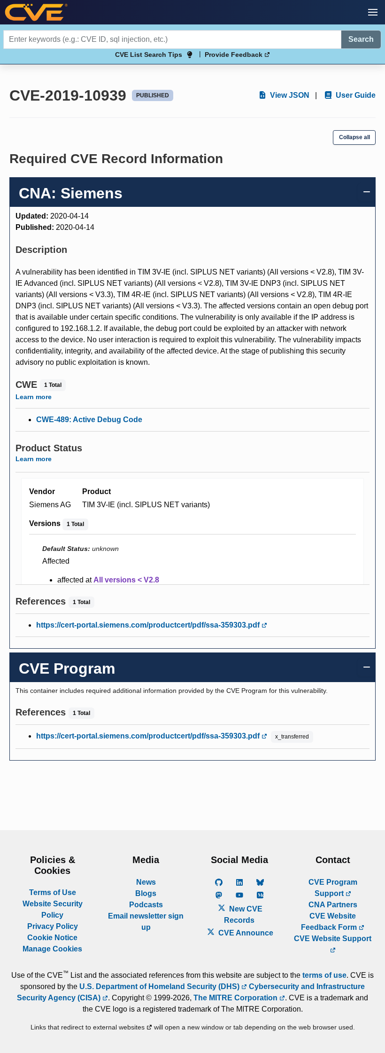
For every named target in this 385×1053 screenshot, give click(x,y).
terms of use (324, 975)
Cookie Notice (52, 938)
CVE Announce (244, 933)
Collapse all (354, 137)
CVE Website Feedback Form (330, 921)
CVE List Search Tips (148, 54)
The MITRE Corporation (236, 998)
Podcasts (146, 905)
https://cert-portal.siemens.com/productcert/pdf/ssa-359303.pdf (149, 625)
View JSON (288, 95)
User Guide (355, 95)
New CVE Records (243, 914)
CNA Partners (332, 905)
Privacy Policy (52, 926)
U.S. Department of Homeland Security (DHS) (160, 986)
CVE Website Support (332, 939)
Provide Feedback (234, 54)
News (146, 882)
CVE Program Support (332, 887)
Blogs (145, 893)
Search (361, 39)
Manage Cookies (52, 949)
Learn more (33, 397)
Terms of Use (52, 892)
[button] (372, 12)
